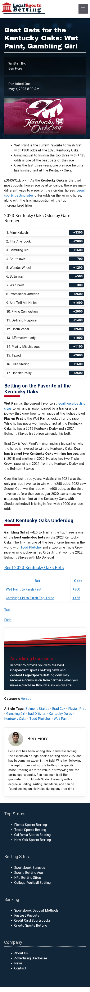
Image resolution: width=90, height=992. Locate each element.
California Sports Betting (32, 835)
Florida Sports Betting (30, 825)
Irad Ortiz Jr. (37, 714)
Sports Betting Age (28, 873)
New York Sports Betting (32, 840)
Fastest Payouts (26, 915)
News (18, 963)
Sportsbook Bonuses (29, 868)
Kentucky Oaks (15, 719)
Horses (26, 699)
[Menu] (83, 9)
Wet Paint (61, 719)
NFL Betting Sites (27, 878)
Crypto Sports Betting (30, 925)
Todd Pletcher (31, 547)
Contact (20, 968)
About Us (21, 953)
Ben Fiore (15, 68)
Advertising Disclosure (30, 958)
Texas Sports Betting (30, 830)
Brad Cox (58, 709)
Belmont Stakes (37, 709)
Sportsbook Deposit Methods (36, 910)
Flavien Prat (77, 709)
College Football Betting (32, 883)
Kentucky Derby (60, 714)
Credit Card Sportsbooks (32, 920)
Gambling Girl (15, 714)
